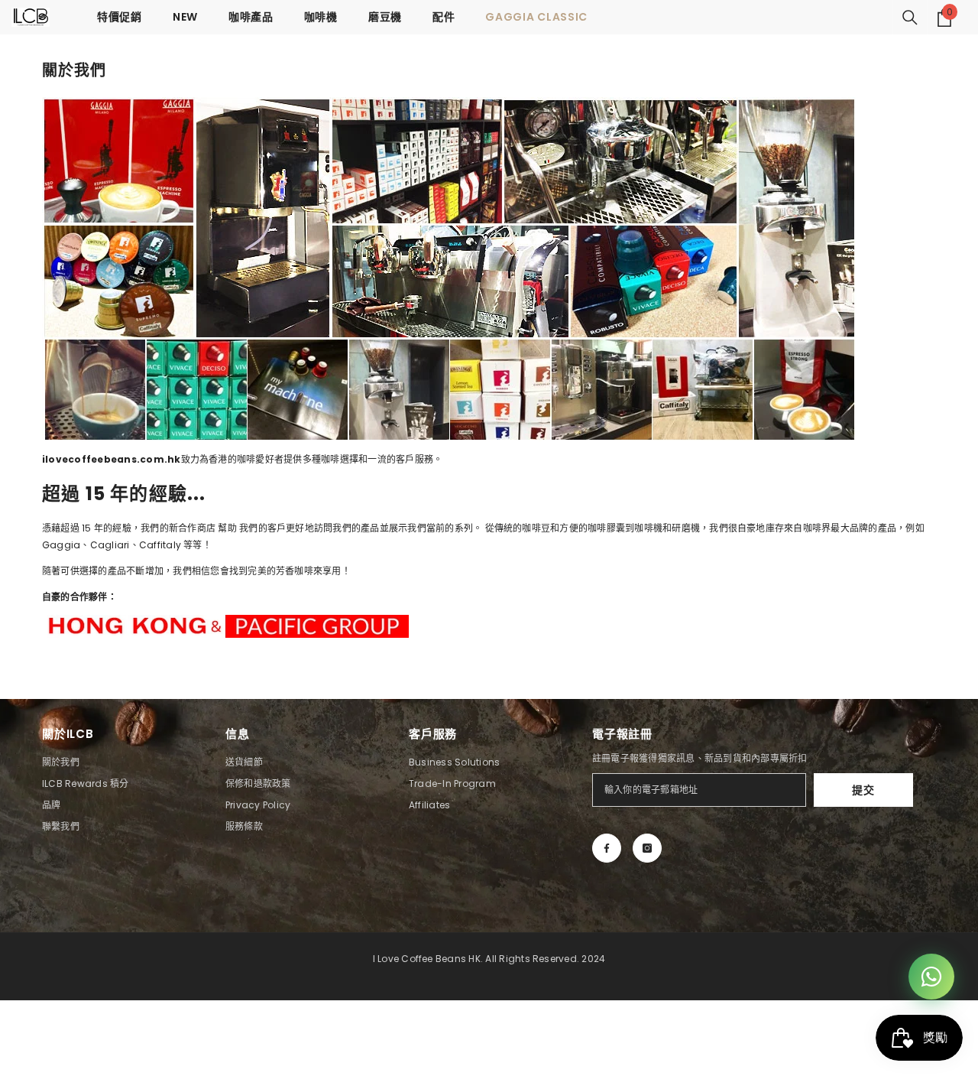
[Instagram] (647, 848)
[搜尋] (910, 17)
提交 (863, 790)
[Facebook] (606, 848)
